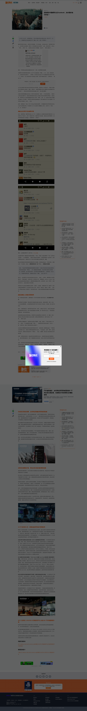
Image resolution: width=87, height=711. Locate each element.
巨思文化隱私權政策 (53, 361)
